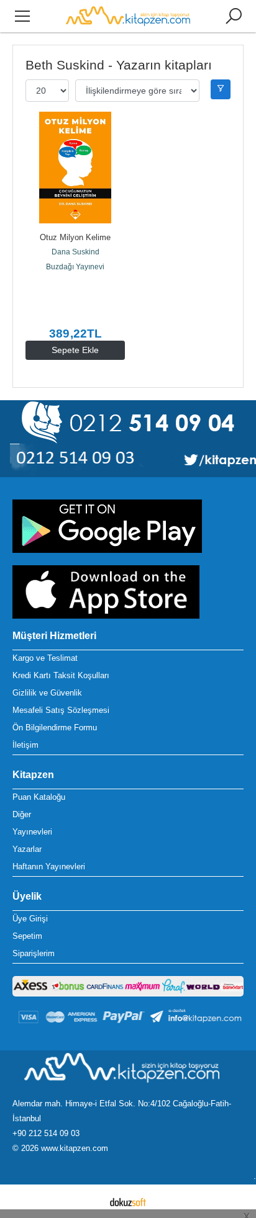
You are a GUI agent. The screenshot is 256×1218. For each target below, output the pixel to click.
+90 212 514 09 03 (46, 1133)
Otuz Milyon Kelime (75, 237)
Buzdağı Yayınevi (75, 266)
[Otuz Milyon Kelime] (75, 167)
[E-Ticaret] (128, 1201)
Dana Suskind (75, 252)
